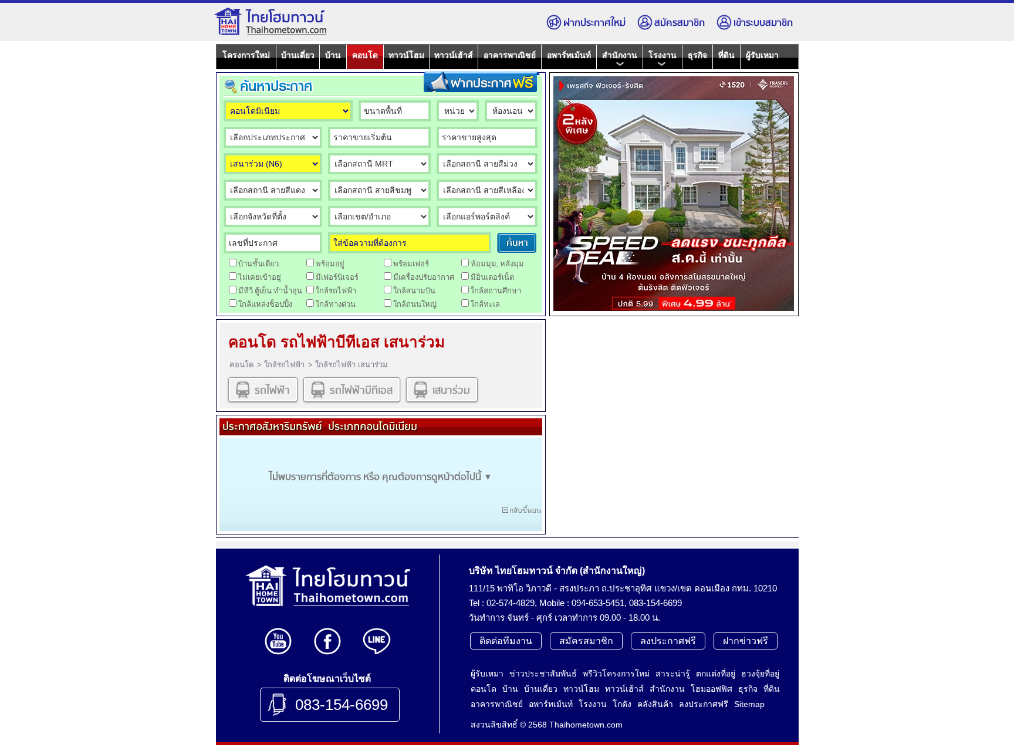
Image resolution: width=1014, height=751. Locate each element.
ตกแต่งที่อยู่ (715, 673)
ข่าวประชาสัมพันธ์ (543, 673)
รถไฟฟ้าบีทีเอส (361, 390)
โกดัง (622, 704)
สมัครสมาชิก (679, 23)
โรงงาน (662, 55)
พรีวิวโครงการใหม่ (616, 673)
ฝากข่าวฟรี (745, 641)
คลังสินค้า (655, 704)
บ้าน (333, 55)
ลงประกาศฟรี (668, 641)
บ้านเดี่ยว (298, 55)
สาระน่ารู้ (672, 673)
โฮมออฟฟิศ (711, 689)
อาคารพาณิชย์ (510, 55)
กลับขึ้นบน (525, 510)
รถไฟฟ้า (272, 390)
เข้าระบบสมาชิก (763, 23)
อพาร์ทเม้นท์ (569, 55)
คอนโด (365, 55)
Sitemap (749, 704)
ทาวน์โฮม (406, 55)
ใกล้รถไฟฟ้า (284, 364)
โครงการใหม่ (246, 55)
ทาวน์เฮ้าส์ (453, 55)
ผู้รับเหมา (762, 55)
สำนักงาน (619, 55)
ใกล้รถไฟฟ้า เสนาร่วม (351, 364)
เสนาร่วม (451, 390)
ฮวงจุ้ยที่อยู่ (760, 673)
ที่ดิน (726, 55)
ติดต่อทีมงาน (505, 641)
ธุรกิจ (697, 55)
